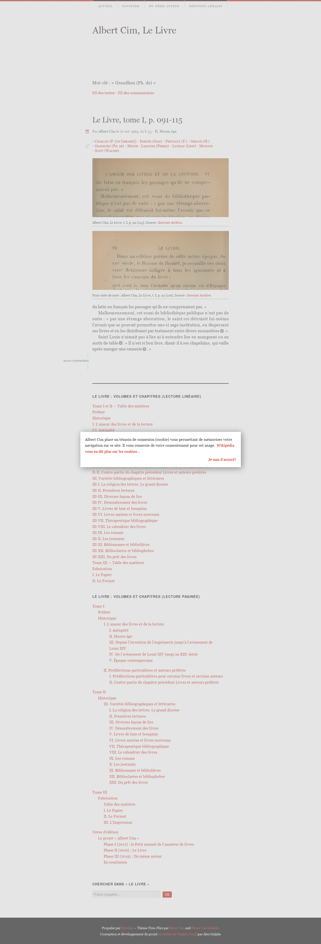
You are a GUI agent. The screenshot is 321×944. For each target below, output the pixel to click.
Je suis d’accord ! (222, 459)
